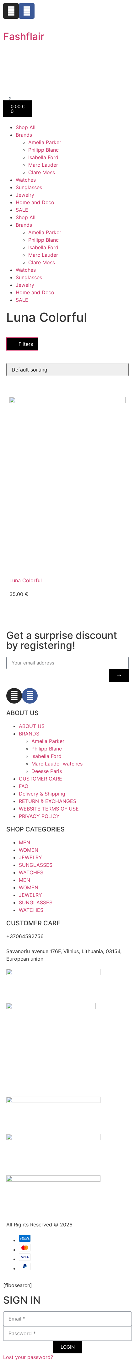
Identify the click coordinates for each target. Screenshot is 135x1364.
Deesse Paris (46, 771)
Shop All (25, 127)
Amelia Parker (44, 142)
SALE (22, 210)
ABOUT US (32, 726)
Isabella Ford (43, 157)
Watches (26, 180)
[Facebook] (27, 11)
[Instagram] (11, 11)
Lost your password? (28, 1357)
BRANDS (29, 733)
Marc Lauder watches (57, 763)
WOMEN (28, 850)
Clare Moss (41, 172)
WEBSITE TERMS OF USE (49, 809)
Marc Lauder (43, 165)
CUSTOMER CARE (40, 778)
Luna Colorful (25, 580)
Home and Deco (35, 202)
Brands (24, 135)
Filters (25, 344)
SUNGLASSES (35, 865)
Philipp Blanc (43, 150)
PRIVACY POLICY (39, 816)
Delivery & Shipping (42, 794)
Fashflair (23, 36)
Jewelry (25, 195)
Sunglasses (29, 187)
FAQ (23, 786)
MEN (24, 842)
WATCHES (31, 872)
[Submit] (119, 675)
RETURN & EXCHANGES (47, 801)
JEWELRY (30, 857)
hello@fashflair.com (29, 944)
